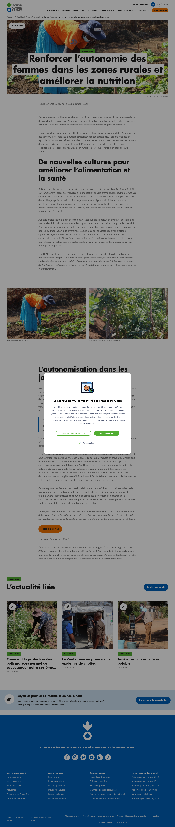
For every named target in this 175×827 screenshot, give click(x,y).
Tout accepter (106, 433)
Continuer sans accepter (73, 433)
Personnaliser (88, 443)
